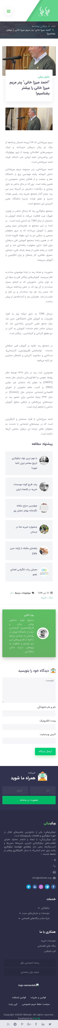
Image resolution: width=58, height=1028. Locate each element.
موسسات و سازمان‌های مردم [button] (35, 913)
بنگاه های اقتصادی (47, 946)
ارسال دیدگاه (45, 751)
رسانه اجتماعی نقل (29, 963)
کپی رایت (12, 1004)
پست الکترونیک (48, 721)
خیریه (43, 597)
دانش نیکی (43, 77)
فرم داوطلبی (50, 951)
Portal (36, 1018)
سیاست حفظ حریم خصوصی (36, 1004)
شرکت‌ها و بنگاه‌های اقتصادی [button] (35, 918)
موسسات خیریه (48, 941)
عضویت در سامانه (29, 800)
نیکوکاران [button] (45, 908)
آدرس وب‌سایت (48, 734)
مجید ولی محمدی (30, 972)
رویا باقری (29, 615)
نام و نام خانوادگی (46, 707)
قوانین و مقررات (38, 997)
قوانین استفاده (19, 997)
